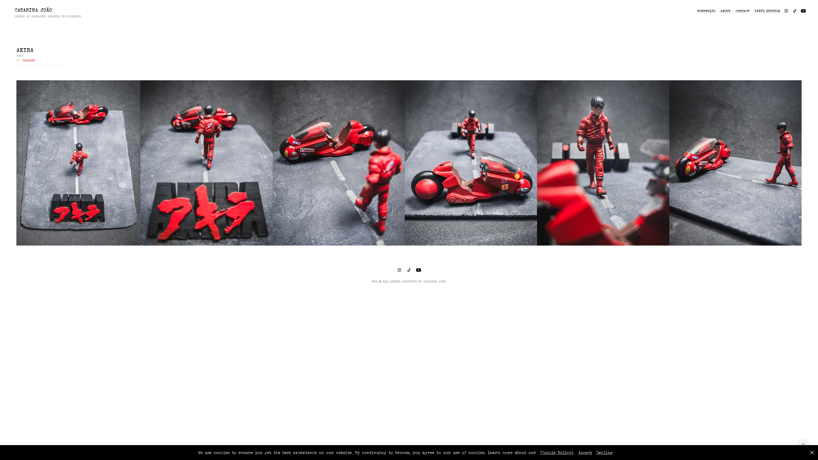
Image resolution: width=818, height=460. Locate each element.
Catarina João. (434, 281)
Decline (604, 452)
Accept (585, 452)
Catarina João (33, 10)
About (725, 11)
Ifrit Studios (767, 11)
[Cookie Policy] (556, 452)
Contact (742, 11)
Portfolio (706, 11)
